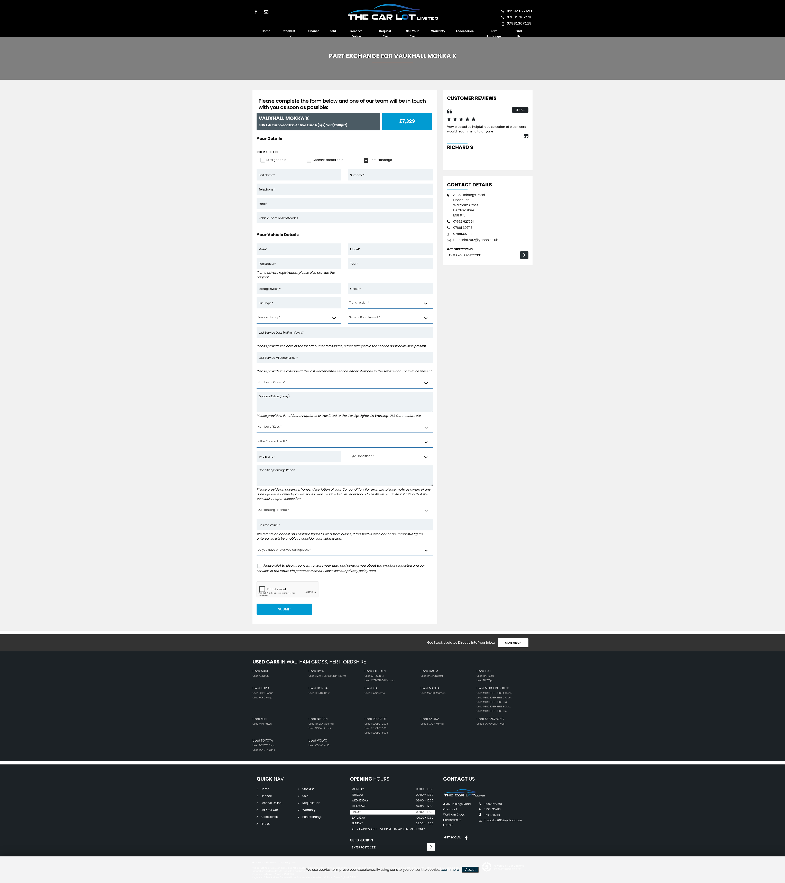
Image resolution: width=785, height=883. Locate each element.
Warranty (438, 31)
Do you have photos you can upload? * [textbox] (285, 549)
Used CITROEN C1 (374, 676)
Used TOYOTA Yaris (263, 750)
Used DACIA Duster (432, 676)
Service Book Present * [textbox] (364, 317)
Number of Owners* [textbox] (271, 382)
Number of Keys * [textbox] (270, 426)
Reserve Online (356, 34)
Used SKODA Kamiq (432, 724)
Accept (470, 869)
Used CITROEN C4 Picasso (379, 680)
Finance (314, 31)
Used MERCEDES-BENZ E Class (494, 706)
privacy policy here (361, 571)
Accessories (464, 31)
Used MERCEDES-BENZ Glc (492, 711)
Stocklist (289, 31)
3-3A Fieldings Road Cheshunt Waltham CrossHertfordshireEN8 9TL (469, 205)
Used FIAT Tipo (485, 680)
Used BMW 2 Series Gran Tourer (327, 676)
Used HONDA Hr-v (319, 693)
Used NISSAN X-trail (319, 728)
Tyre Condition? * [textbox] (362, 456)
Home (266, 31)
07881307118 (519, 23)
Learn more (450, 869)
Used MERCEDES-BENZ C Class (494, 697)
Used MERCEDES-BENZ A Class (494, 693)
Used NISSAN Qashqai (321, 724)
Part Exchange (494, 34)
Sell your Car (412, 34)
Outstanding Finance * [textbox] (273, 510)
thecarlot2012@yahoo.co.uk (475, 240)
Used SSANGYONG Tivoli (491, 724)
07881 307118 (520, 17)
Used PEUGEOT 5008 (376, 733)
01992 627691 (520, 11)
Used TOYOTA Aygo (263, 745)
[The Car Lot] (464, 795)
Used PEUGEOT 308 (375, 728)
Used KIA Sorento (374, 693)
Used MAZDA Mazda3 (433, 693)
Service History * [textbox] (269, 317)
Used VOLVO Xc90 (318, 745)
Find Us (519, 34)
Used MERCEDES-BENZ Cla (492, 702)
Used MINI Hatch (262, 724)
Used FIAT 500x (485, 676)
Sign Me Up (513, 642)
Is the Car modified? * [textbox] (272, 441)
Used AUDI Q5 (260, 676)
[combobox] (390, 303)
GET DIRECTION (361, 840)
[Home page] (392, 11)
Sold (333, 31)
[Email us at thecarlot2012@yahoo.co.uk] (266, 11)
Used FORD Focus (262, 693)
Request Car (385, 34)
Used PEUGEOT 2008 (376, 724)
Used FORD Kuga (262, 697)
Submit (284, 609)
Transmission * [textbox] (359, 302)
